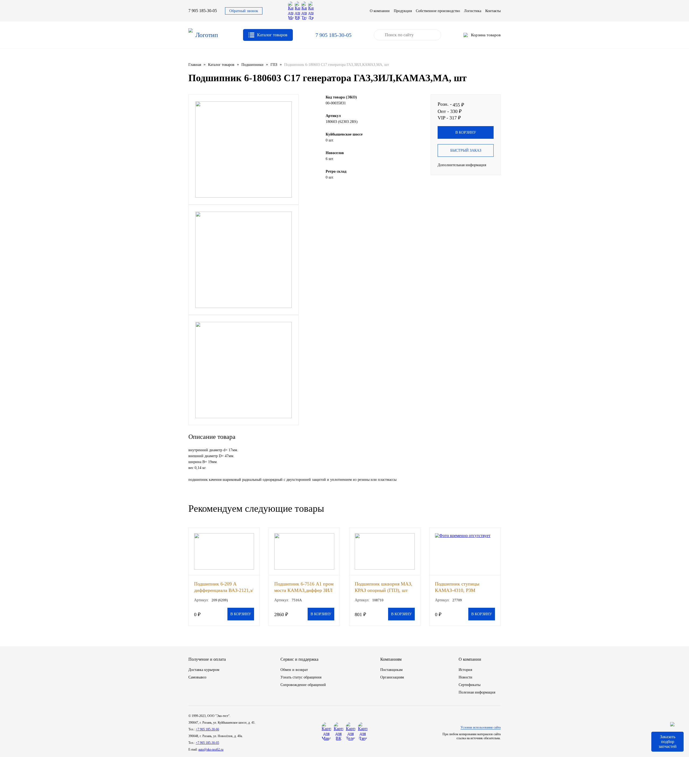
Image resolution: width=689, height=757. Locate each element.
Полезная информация (477, 692)
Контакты (493, 11)
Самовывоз (197, 677)
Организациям (392, 677)
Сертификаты (469, 685)
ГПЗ (273, 65)
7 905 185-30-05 (202, 10)
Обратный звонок (243, 11)
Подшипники (252, 65)
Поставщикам (391, 670)
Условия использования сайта (480, 727)
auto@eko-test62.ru (210, 749)
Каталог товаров (221, 65)
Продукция (403, 11)
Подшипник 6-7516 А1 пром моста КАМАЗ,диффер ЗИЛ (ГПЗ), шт (303, 587)
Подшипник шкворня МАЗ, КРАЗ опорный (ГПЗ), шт (383, 587)
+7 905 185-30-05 (207, 743)
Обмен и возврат (294, 670)
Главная (194, 65)
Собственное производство (438, 11)
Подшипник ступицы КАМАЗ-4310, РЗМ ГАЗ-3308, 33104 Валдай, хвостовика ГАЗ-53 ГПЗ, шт (464, 587)
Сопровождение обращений (303, 685)
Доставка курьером (203, 670)
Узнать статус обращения (300, 677)
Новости (465, 677)
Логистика (472, 11)
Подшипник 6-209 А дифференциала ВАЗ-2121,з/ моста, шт (223, 587)
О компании (380, 11)
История (465, 670)
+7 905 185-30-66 (207, 729)
